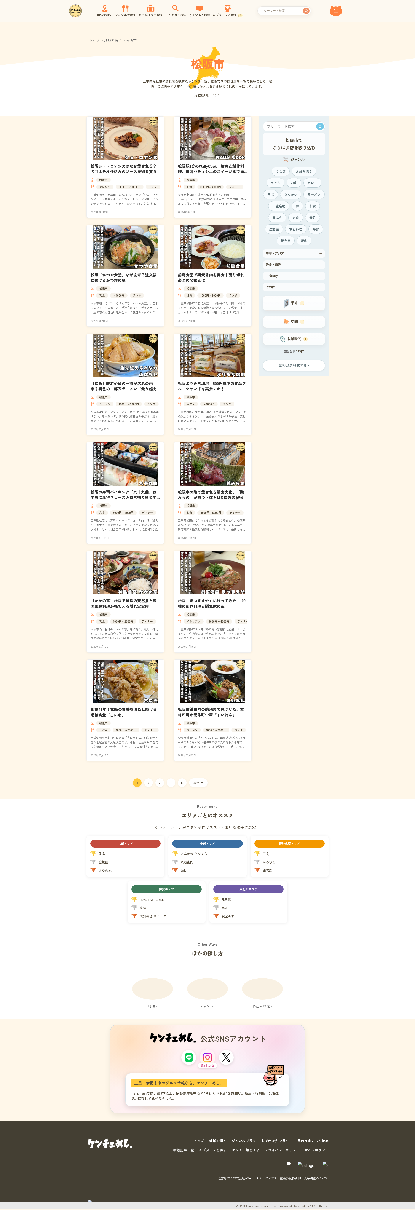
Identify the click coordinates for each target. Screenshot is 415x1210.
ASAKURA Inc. (319, 1206)
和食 (189, 187)
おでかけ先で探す (275, 1140)
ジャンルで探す (244, 1140)
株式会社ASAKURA (246, 1178)
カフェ (191, 404)
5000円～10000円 (129, 187)
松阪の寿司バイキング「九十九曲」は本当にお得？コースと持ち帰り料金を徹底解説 (124, 497)
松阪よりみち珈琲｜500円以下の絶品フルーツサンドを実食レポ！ (212, 385)
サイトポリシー (316, 1150)
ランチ (137, 295)
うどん (103, 730)
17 (182, 782)
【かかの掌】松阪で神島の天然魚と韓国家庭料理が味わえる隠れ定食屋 (124, 603)
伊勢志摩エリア (289, 843)
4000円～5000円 (210, 513)
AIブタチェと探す (213, 1150)
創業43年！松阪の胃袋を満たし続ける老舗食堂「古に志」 (124, 711)
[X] (226, 1057)
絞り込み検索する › (294, 365)
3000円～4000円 (210, 187)
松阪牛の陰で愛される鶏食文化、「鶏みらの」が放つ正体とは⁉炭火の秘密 (211, 494)
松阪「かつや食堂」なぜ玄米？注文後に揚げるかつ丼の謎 (124, 277)
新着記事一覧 (183, 1150)
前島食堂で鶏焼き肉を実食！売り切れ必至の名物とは (211, 277)
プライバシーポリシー (282, 1150)
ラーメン (104, 404)
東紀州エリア (248, 889)
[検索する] (306, 11)
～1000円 (118, 295)
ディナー (154, 187)
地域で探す (112, 40)
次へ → (198, 782)
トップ (94, 40)
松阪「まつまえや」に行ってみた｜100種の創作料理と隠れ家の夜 (212, 603)
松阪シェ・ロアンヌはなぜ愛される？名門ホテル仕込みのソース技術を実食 (124, 168)
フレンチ (104, 187)
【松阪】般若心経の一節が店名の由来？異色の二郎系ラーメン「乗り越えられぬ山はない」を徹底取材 (124, 388)
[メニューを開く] (336, 11)
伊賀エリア (166, 889)
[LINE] (188, 1057)
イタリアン (194, 621)
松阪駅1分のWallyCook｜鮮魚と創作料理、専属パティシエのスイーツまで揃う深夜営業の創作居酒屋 (211, 171)
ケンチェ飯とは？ (245, 1150)
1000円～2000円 (210, 295)
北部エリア (125, 843)
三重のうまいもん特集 (311, 1140)
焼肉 (189, 295)
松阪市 (103, 180)
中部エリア (207, 843)
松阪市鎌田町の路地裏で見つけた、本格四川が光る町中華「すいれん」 (211, 711)
